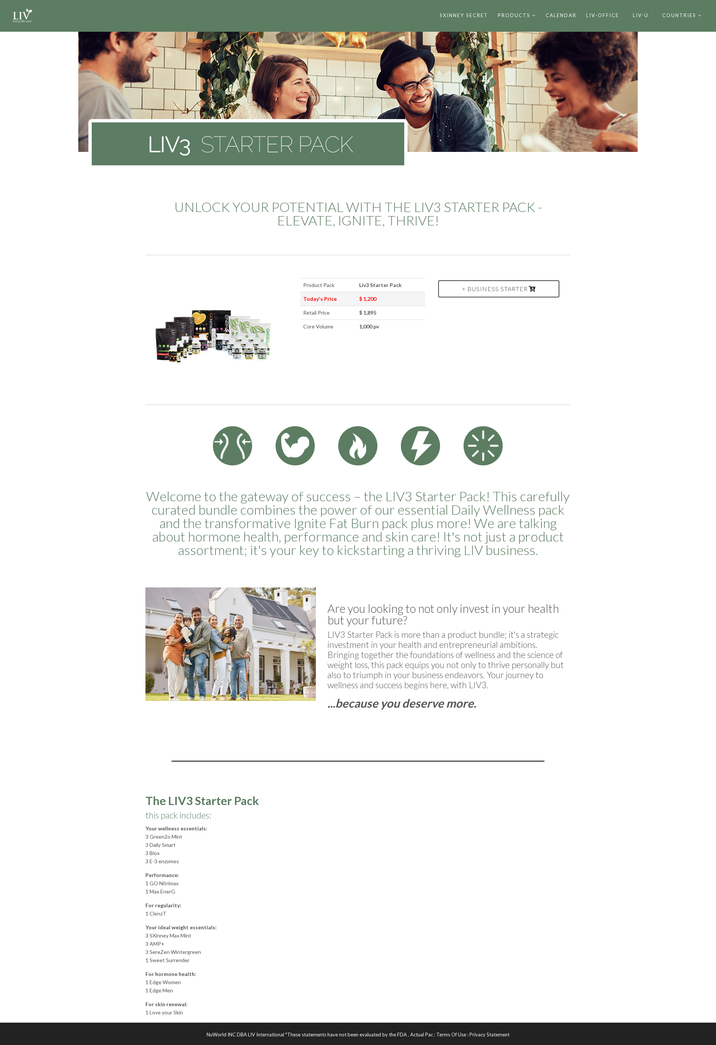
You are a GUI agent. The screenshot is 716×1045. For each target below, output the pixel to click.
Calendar (561, 15)
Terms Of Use (451, 1035)
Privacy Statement (489, 1035)
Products (514, 15)
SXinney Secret (464, 15)
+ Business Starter (495, 288)
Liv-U (641, 15)
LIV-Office (602, 15)
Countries (679, 15)
